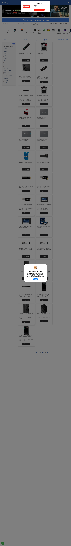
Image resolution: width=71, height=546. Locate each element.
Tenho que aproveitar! (39, 9)
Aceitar (35, 279)
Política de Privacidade (38, 277)
